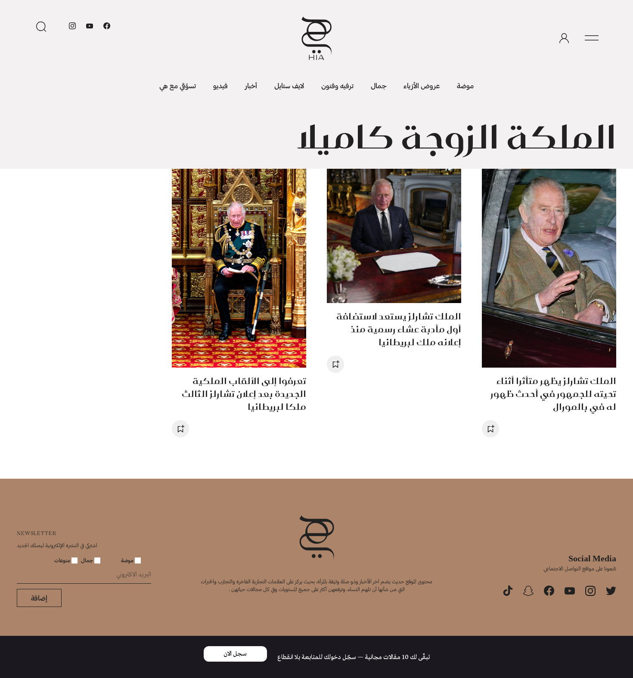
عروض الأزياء (421, 85)
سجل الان (235, 654)
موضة (465, 85)
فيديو (220, 85)
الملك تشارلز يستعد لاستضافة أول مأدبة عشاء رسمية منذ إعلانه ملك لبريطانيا (398, 329)
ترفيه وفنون (337, 85)
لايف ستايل (289, 85)
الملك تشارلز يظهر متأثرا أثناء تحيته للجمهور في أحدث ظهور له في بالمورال (553, 394)
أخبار (251, 85)
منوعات (62, 560)
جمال (378, 85)
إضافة (39, 598)
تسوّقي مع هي (177, 85)
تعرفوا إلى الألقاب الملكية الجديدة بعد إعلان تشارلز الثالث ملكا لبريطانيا (244, 394)
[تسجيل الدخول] (564, 38)
